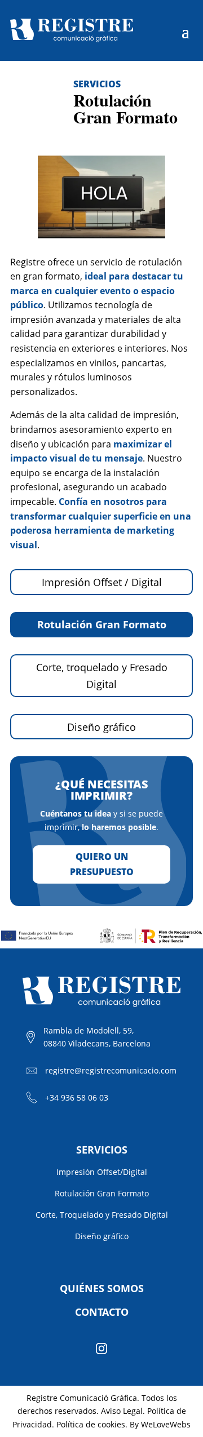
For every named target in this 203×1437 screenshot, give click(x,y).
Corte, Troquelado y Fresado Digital (102, 1214)
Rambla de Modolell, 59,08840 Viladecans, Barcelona (97, 1037)
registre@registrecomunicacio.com (110, 1070)
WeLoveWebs (166, 1424)
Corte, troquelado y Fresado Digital (101, 675)
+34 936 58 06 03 (76, 1097)
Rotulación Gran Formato (101, 624)
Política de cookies (90, 1424)
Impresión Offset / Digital (102, 582)
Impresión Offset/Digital (101, 1172)
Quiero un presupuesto (102, 864)
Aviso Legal (122, 1410)
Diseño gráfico (101, 727)
